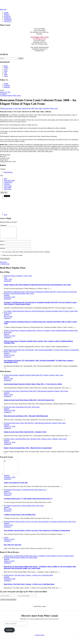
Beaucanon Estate (9, 180)
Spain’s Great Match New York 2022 (16, 482)
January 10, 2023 (9, 561)
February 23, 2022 (9, 335)
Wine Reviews (8, 172)
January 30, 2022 (9, 355)
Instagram (7, 87)
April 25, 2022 (8, 525)
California (7, 184)
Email (2, 244)
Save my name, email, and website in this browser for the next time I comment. (26, 252)
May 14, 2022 (8, 316)
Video (6, 74)
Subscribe (9, 630)
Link (5, 72)
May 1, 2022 (8, 509)
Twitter (6, 83)
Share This (4, 192)
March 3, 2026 (8, 394)
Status (6, 71)
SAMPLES (7, 18)
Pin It (5, 214)
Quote (6, 69)
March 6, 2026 (8, 378)
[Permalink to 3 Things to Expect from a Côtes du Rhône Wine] (24, 505)
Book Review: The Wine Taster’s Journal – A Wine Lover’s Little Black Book (29, 584)
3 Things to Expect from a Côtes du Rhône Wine (20, 514)
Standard (6, 295)
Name (2, 241)
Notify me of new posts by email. (12, 255)
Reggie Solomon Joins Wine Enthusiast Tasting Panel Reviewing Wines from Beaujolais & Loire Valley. (37, 284)
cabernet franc (8, 182)
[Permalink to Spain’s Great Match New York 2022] (11, 473)
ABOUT (6, 14)
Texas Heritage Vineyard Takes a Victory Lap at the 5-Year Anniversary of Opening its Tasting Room (37, 530)
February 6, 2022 (9, 539)
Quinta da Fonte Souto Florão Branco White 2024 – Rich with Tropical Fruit (29, 400)
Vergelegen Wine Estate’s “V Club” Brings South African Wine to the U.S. (28, 498)
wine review (7, 189)
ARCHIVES (8, 19)
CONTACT (7, 21)
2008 (5, 179)
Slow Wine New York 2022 (12, 544)
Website (2, 248)
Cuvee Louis (8, 185)
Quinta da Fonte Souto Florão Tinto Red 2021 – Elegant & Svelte (25, 432)
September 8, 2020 (9, 578)
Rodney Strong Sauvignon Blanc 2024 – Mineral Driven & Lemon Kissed (28, 448)
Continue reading (39, 635)
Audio (6, 76)
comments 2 (7, 495)
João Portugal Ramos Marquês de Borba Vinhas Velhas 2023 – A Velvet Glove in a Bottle (33, 384)
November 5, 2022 (9, 477)
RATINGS (7, 16)
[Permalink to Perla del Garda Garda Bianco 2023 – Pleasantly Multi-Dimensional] (21, 407)
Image (6, 66)
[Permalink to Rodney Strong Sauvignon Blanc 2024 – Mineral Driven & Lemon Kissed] (35, 439)
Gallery (6, 67)
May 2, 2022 (8, 493)
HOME (6, 12)
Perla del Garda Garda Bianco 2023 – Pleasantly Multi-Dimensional (26, 416)
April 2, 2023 (8, 279)
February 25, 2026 (9, 426)
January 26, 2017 (5, 92)
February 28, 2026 (9, 410)
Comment (3, 225)
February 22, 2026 (9, 442)
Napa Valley (7, 187)
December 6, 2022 (9, 297)
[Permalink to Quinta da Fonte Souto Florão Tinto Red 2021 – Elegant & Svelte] (35, 423)
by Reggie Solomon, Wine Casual (10, 95)
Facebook (7, 85)
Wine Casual (39, 4)
